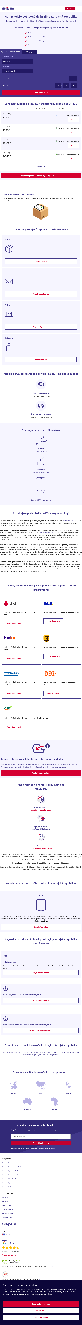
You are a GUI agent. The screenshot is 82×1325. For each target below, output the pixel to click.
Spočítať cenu (40, 92)
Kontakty (5, 1197)
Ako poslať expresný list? (10, 1175)
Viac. (51, 1266)
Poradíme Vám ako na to (41, 810)
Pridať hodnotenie (9, 1255)
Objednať (70, 9)
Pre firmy (5, 1201)
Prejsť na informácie (41, 973)
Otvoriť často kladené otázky (41, 1030)
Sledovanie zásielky (8, 1213)
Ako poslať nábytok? (8, 1187)
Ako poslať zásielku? (8, 1163)
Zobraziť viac (41, 166)
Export (12, 52)
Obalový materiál (7, 1209)
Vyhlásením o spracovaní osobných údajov (43, 1148)
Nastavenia (41, 1311)
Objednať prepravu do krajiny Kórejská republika (41, 176)
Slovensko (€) (11, 1234)
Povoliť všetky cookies (41, 1304)
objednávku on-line (69, 521)
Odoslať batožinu (41, 927)
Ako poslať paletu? (8, 1183)
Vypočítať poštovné (41, 261)
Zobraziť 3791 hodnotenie (41, 500)
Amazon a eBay (7, 1205)
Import (31, 52)
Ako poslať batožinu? (9, 1179)
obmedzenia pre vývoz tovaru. (41, 848)
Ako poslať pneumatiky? (10, 1171)
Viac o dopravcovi (14, 623)
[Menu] (79, 8)
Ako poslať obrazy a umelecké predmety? (15, 1167)
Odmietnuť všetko (41, 1317)
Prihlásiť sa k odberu (41, 1143)
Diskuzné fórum (7, 1217)
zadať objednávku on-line (47, 533)
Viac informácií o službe (41, 773)
